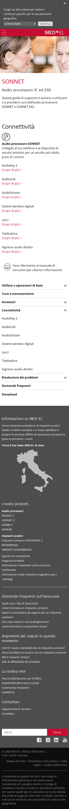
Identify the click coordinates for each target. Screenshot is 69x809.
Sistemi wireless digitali (18, 344)
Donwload (9, 394)
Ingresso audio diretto (17, 369)
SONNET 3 (8, 520)
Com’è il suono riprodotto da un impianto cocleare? (33, 648)
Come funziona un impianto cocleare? (25, 608)
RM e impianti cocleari (15, 657)
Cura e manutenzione (18, 294)
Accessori (8, 302)
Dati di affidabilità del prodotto (21, 661)
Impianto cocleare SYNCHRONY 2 (22, 540)
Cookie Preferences (55, 765)
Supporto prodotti (13, 560)
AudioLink (8, 327)
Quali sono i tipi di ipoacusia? (20, 603)
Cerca (57, 732)
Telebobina (9, 361)
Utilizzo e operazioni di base (22, 285)
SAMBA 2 (7, 525)
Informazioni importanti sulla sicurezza (26, 565)
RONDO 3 (8, 515)
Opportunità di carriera (16, 709)
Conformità (9, 570)
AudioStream (11, 335)
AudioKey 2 (9, 318)
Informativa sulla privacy (43, 761)
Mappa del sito (16, 761)
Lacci (5, 352)
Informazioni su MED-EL (22, 419)
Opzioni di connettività (16, 556)
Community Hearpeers (16, 687)
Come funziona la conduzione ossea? (24, 626)
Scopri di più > (12, 170)
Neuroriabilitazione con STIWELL (22, 678)
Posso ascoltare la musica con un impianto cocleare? (34, 652)
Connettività (11, 310)
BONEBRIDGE (10, 545)
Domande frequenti (16, 386)
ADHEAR (7, 529)
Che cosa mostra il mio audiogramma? (25, 621)
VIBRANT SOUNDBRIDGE (17, 549)
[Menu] (4, 32)
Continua (45, 23)
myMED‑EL (8, 692)
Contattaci (8, 713)
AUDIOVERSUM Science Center (20, 683)
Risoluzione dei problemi (20, 377)
